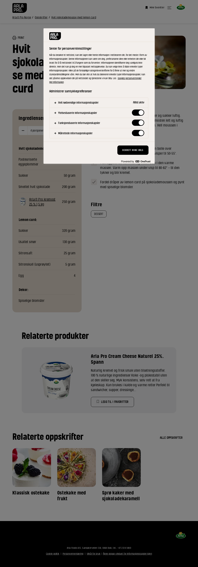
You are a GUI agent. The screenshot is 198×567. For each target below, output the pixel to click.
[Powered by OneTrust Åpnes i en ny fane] (135, 161)
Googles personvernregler (130, 78)
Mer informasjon (56, 82)
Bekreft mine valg (132, 150)
